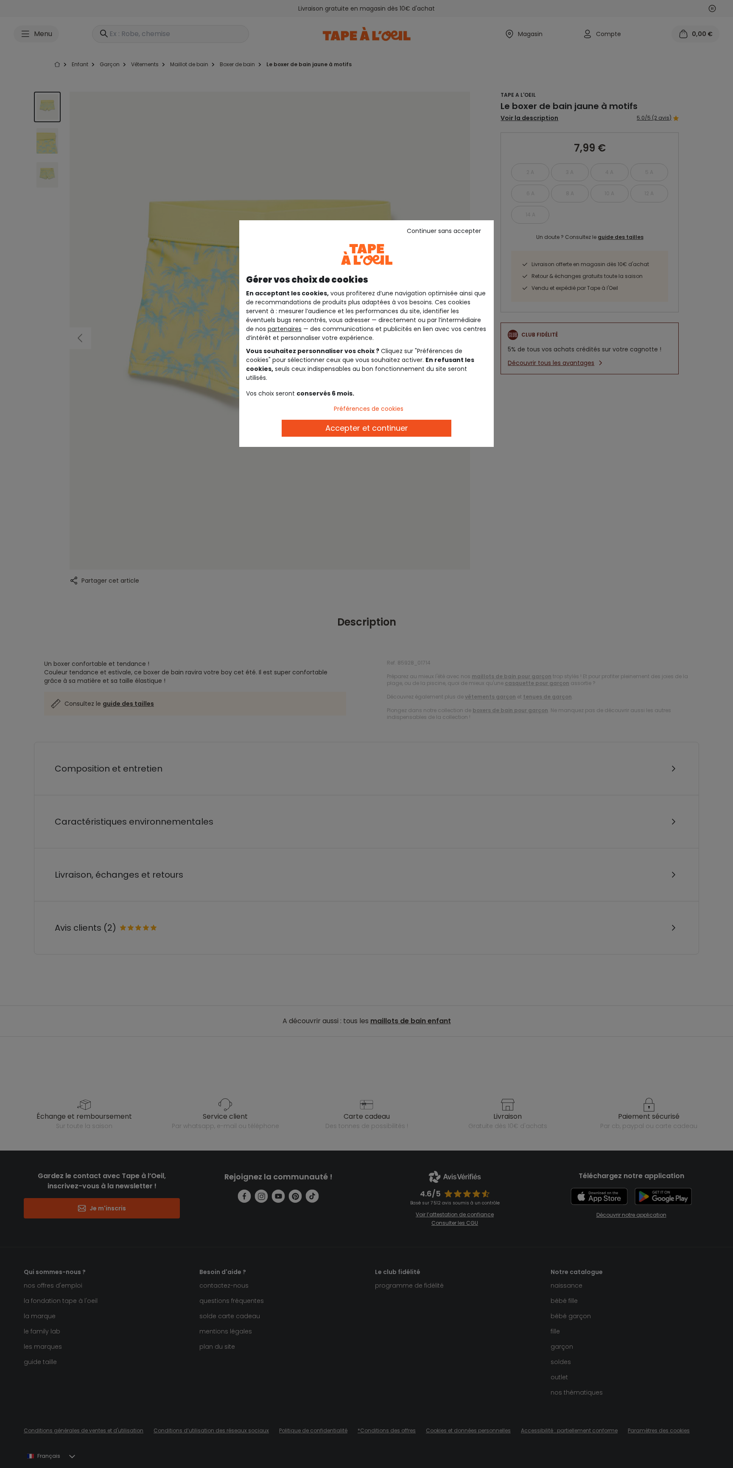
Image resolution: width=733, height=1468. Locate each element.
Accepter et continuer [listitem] (366, 428)
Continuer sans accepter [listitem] (444, 231)
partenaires (285, 329)
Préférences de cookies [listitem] (368, 408)
